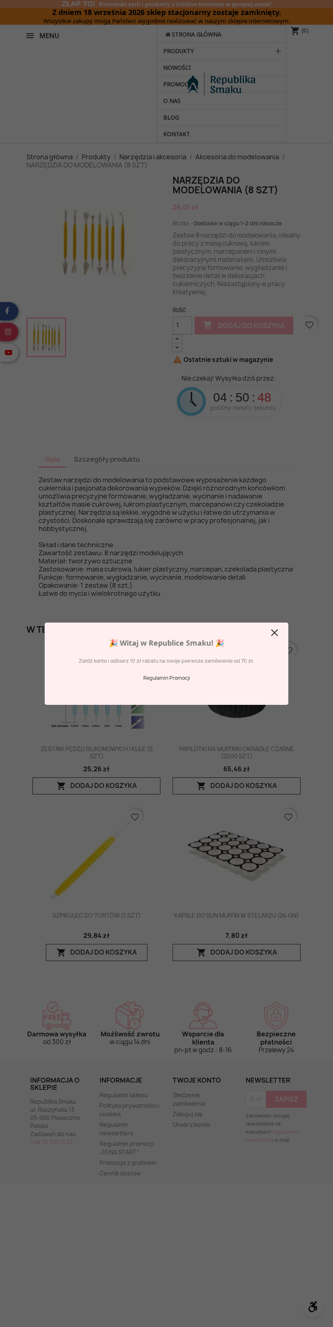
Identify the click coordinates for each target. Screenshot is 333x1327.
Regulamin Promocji (166, 677)
